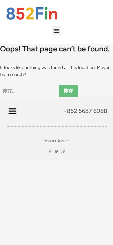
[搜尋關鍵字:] (29, 91)
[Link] (63, 151)
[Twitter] (57, 151)
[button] (56, 30)
